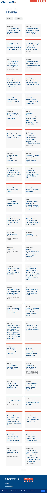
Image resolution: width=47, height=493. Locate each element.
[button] (44, 2)
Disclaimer (7, 483)
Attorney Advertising (9, 486)
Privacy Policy (8, 485)
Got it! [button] (43, 490)
